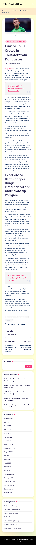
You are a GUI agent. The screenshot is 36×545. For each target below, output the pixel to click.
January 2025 (8, 478)
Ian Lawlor (9, 320)
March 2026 (8, 437)
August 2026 (8, 418)
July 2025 (7, 455)
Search (7, 361)
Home (4, 10)
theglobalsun (9, 68)
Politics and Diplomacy (11, 521)
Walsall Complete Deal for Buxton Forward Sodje (16, 393)
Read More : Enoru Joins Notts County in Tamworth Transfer (17, 278)
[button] (11, 334)
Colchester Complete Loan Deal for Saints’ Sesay (17, 380)
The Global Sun (12, 4)
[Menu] (33, 4)
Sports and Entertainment (15, 41)
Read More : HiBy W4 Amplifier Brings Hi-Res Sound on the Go (16, 88)
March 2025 (8, 470)
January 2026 (8, 444)
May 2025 (7, 463)
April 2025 (7, 467)
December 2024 (9, 481)
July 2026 (7, 422)
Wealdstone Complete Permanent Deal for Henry (16, 399)
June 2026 (7, 426)
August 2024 (8, 493)
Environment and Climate (12, 513)
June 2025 (7, 459)
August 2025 (8, 452)
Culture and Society (10, 506)
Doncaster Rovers (23, 317)
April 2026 (7, 433)
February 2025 (9, 474)
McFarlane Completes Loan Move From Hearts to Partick (18, 406)
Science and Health (10, 524)
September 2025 (9, 448)
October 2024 (9, 485)
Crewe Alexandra (10, 317)
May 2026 (7, 430)
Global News (8, 517)
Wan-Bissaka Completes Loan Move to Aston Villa (17, 386)
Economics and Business (12, 510)
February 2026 (9, 441)
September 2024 (9, 489)
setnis (10, 331)
